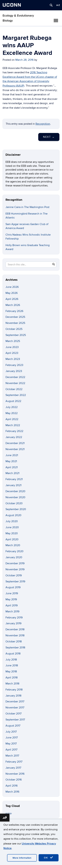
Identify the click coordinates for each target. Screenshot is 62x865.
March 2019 (12, 611)
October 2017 (14, 713)
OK (46, 857)
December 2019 (15, 563)
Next (49, 136)
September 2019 (15, 581)
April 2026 (12, 299)
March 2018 (12, 683)
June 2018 (12, 665)
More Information (22, 857)
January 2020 (14, 557)
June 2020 (12, 527)
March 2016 (12, 791)
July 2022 (12, 407)
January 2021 (13, 485)
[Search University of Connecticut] (51, 5)
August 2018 (13, 653)
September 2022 (16, 395)
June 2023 (12, 347)
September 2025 (16, 335)
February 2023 (14, 365)
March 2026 (13, 305)
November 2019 (15, 569)
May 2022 (12, 413)
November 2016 (15, 773)
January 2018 (13, 695)
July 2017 (11, 731)
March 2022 (13, 425)
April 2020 (12, 539)
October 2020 (14, 503)
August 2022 (13, 401)
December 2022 (15, 377)
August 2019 (13, 587)
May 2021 (11, 461)
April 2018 (12, 677)
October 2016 (14, 779)
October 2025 (14, 329)
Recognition (42, 124)
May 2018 (11, 671)
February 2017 (14, 761)
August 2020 (13, 515)
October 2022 (14, 389)
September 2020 (16, 509)
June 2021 (12, 455)
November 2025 (15, 323)
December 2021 (15, 443)
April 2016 (12, 785)
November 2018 (15, 635)
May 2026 (12, 293)
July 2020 (12, 521)
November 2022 (15, 383)
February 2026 (14, 311)
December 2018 (15, 629)
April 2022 (12, 419)
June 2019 (12, 593)
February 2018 (14, 689)
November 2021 (15, 449)
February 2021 (14, 479)
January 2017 (13, 767)
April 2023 (12, 353)
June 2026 (12, 287)
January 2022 (14, 437)
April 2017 (11, 749)
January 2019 (13, 623)
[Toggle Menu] (56, 20)
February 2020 (14, 551)
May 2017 (11, 743)
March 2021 (12, 473)
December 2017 (15, 701)
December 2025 (15, 317)
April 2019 (12, 605)
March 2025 (13, 341)
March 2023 (13, 359)
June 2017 (12, 737)
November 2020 (15, 497)
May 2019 (11, 599)
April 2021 (12, 467)
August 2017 (13, 725)
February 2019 (14, 617)
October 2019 (14, 575)
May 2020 (12, 533)
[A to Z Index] (58, 5)
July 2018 (11, 659)
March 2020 (13, 545)
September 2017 (15, 719)
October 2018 (14, 641)
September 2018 (15, 647)
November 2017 (15, 707)
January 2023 (14, 371)
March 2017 (12, 755)
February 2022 (14, 431)
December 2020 (15, 491)
